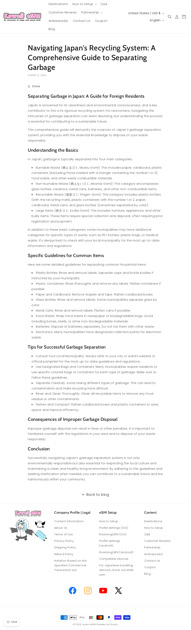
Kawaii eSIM (89, 624)
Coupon (150, 567)
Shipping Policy (65, 547)
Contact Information (69, 521)
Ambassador (153, 554)
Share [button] (36, 86)
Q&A (147, 534)
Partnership (152, 547)
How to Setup (108, 521)
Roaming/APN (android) (116, 552)
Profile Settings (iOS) (113, 528)
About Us (60, 528)
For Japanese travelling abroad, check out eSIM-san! (116, 570)
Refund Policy (63, 554)
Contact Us (152, 561)
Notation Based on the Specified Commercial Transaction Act (70, 565)
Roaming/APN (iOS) (112, 534)
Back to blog (97, 494)
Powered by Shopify (107, 624)
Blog (147, 574)
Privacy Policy (64, 541)
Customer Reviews (157, 541)
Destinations (153, 521)
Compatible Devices (114, 559)
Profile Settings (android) (109, 543)
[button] (84, 4)
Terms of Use (63, 534)
